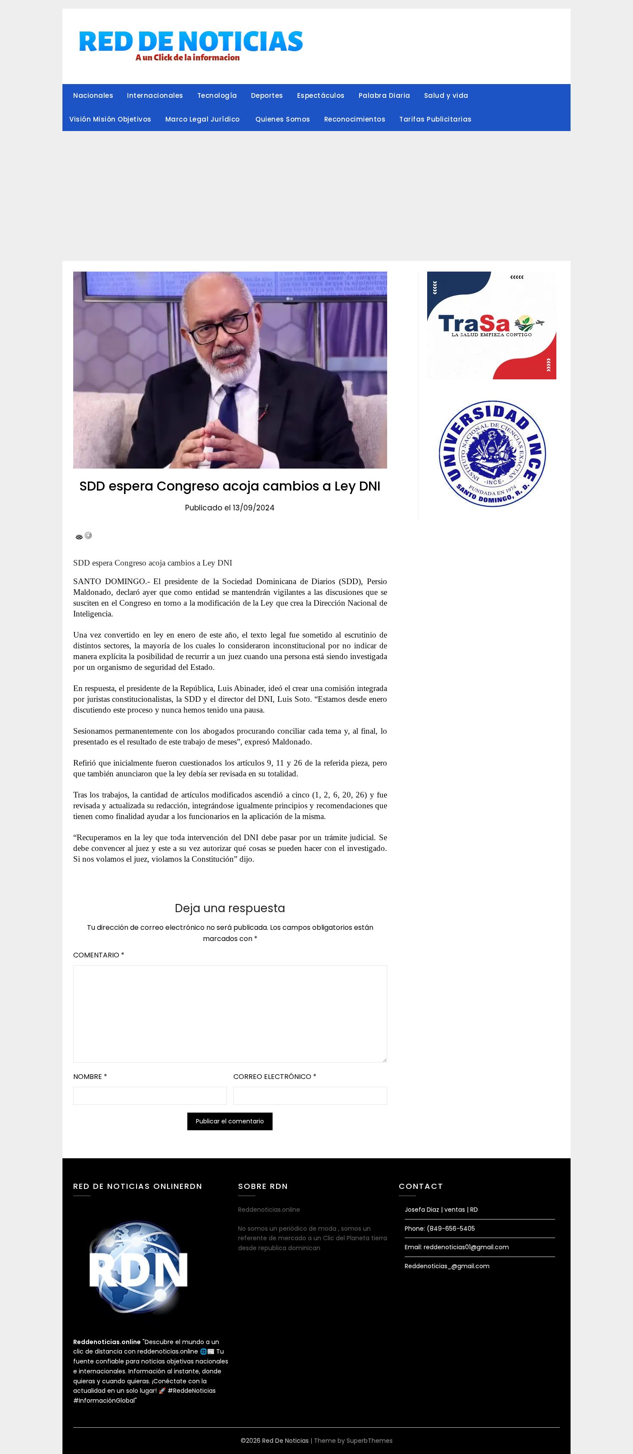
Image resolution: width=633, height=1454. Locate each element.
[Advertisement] (316, 196)
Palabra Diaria (384, 95)
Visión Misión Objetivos (110, 119)
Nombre (90, 1077)
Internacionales (155, 95)
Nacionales (93, 95)
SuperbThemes (370, 1440)
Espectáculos (321, 95)
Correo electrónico (274, 1077)
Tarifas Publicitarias (435, 119)
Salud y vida (446, 95)
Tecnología (217, 95)
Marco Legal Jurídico (203, 119)
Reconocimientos (355, 119)
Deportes (267, 95)
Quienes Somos (282, 119)
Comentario (98, 955)
